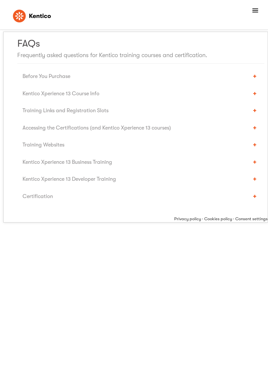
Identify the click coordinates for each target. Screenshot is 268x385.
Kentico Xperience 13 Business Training (67, 162)
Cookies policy (218, 218)
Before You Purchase (46, 76)
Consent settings (251, 218)
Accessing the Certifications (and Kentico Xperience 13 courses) (97, 128)
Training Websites (43, 145)
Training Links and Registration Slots (66, 110)
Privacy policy (187, 218)
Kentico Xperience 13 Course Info (61, 93)
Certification (38, 196)
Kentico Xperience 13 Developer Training (69, 179)
